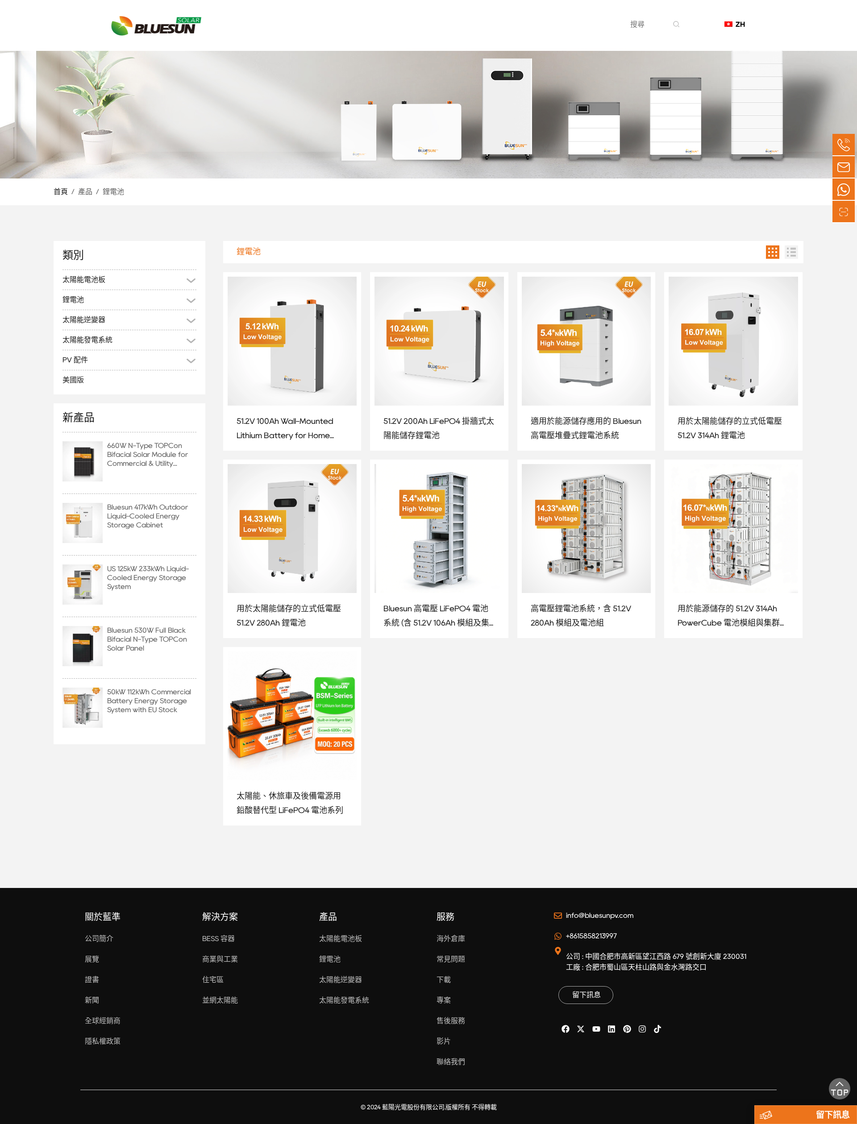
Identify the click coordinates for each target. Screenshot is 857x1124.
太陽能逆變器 (83, 319)
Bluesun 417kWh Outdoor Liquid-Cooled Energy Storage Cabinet (147, 516)
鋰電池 (113, 191)
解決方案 (363, 31)
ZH (738, 24)
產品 (410, 31)
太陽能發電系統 (87, 339)
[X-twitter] (581, 1029)
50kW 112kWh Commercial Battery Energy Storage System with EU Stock (149, 701)
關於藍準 (308, 31)
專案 (447, 31)
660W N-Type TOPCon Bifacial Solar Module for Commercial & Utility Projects (147, 455)
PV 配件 (75, 360)
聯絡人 (526, 31)
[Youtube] (596, 1029)
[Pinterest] (627, 1029)
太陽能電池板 (83, 279)
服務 (485, 31)
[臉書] (565, 1029)
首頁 (61, 191)
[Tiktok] (657, 1029)
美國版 (73, 380)
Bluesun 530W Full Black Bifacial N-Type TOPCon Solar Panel (147, 639)
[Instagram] (642, 1029)
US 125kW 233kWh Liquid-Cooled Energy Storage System (148, 577)
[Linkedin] (611, 1029)
